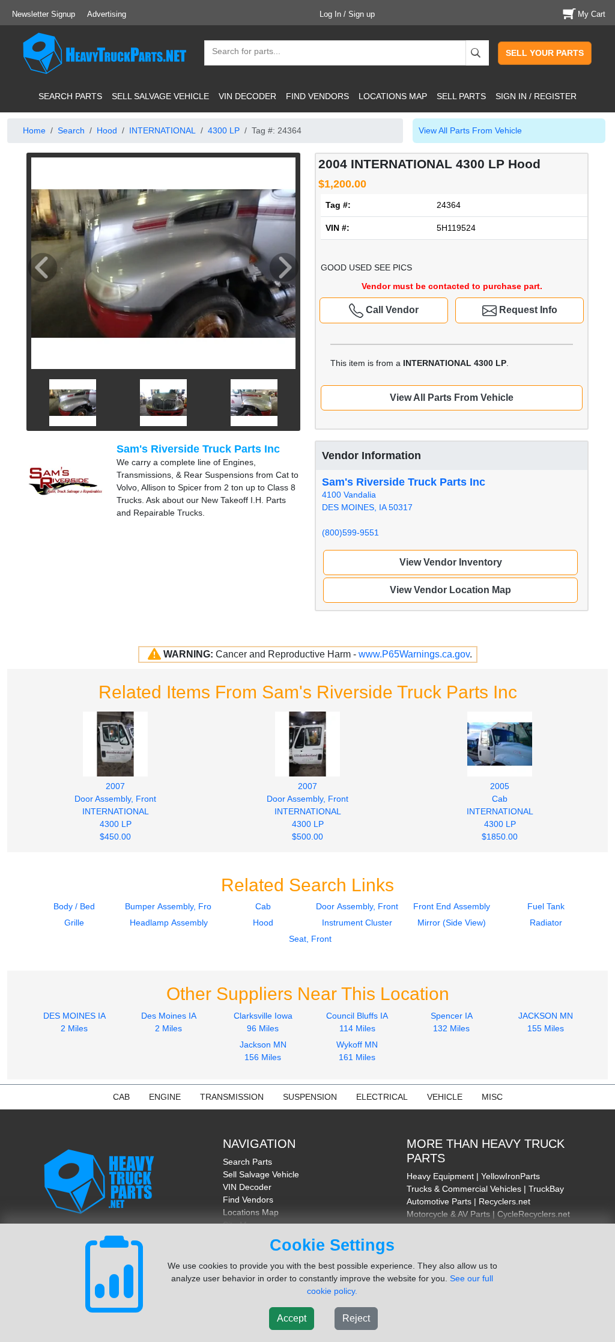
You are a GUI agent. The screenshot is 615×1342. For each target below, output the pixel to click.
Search (71, 130)
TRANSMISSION (232, 1097)
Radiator (546, 922)
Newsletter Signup (43, 14)
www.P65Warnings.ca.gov (414, 654)
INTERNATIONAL (162, 130)
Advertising (106, 14)
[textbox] (241, 52)
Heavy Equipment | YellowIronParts (473, 1176)
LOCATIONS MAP (393, 96)
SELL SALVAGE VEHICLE (160, 96)
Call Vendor (391, 310)
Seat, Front (310, 939)
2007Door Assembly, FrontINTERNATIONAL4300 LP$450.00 (115, 811)
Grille (74, 922)
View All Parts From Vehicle (470, 130)
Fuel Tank (546, 906)
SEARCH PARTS (70, 96)
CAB (121, 1097)
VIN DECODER (247, 96)
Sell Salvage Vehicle (261, 1174)
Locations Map (251, 1212)
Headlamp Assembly (169, 922)
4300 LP (224, 130)
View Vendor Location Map (450, 590)
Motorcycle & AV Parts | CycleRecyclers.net (488, 1214)
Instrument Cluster (357, 922)
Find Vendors (248, 1199)
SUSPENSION (310, 1097)
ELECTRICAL (382, 1097)
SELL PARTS (461, 96)
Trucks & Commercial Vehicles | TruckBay (485, 1189)
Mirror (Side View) (451, 922)
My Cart (591, 14)
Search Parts (247, 1162)
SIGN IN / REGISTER (536, 96)
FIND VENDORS (317, 96)
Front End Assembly (451, 906)
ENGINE (165, 1097)
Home (34, 130)
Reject (356, 1318)
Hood (107, 130)
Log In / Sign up (347, 14)
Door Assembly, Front (357, 906)
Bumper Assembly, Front (172, 906)
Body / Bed (74, 906)
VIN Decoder (247, 1187)
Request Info (527, 310)
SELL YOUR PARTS (545, 53)
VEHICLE (444, 1097)
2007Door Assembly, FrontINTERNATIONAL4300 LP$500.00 (307, 811)
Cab (263, 906)
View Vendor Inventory (450, 562)
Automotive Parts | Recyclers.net (468, 1201)
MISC (492, 1097)
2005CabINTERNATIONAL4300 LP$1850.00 (500, 811)
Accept (291, 1318)
